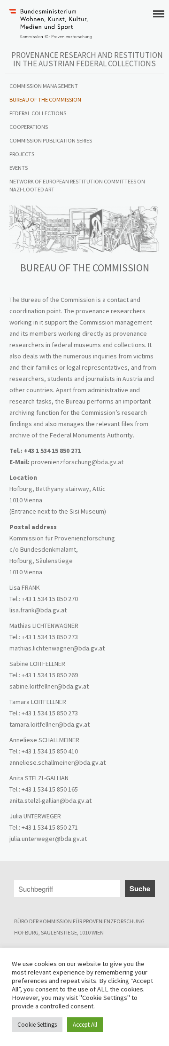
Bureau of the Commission (45, 99)
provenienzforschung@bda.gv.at (77, 462)
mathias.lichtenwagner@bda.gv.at (57, 648)
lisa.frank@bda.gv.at (38, 610)
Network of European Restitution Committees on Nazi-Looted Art (77, 185)
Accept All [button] (85, 1025)
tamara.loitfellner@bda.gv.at (49, 724)
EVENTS (18, 167)
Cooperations (28, 126)
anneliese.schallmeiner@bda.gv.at (57, 762)
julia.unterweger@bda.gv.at (48, 838)
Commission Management (43, 85)
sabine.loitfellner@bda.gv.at (49, 686)
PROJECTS (21, 154)
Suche (140, 888)
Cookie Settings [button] (37, 1025)
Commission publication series (50, 140)
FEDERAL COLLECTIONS (37, 113)
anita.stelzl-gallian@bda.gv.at (50, 800)
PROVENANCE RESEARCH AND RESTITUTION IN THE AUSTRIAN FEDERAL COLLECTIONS (87, 59)
